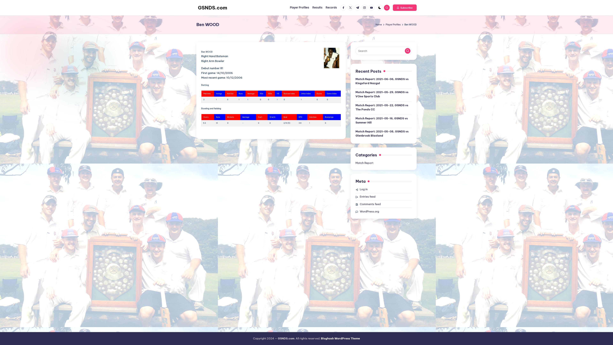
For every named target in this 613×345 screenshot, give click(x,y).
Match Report (364, 163)
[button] (405, 7)
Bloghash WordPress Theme (340, 338)
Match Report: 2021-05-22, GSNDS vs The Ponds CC (382, 107)
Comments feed (370, 204)
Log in (364, 189)
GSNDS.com (212, 8)
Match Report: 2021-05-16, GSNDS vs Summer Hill (382, 120)
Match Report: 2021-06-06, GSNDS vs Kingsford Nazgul (382, 81)
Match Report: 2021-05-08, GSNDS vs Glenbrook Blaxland (382, 133)
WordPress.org (369, 211)
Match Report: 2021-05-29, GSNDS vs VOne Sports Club (382, 94)
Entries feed (367, 196)
